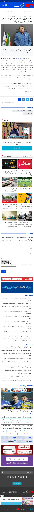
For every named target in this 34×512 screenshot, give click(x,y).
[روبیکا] (16, 477)
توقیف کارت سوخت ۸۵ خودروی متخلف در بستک (20, 337)
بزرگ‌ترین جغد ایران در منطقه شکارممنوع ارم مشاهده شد (18, 367)
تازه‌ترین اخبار (29, 295)
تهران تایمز (25, 434)
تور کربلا (12, 420)
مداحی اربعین (29, 423)
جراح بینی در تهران (28, 417)
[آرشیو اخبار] (10, 477)
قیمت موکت (18, 420)
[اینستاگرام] (21, 477)
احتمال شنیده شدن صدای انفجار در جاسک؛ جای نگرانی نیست (17, 358)
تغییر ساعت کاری (28, 114)
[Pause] (3, 138)
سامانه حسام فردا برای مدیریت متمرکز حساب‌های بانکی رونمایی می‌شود (16, 299)
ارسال (3, 272)
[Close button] (33, 496)
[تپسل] (2, 120)
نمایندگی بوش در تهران (7, 428)
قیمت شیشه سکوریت (11, 417)
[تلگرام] (26, 477)
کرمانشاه (25, 12)
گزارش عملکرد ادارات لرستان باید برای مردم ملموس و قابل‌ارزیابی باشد (16, 307)
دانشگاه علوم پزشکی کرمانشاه (19, 111)
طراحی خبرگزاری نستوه (25, 509)
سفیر (3, 417)
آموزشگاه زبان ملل (27, 431)
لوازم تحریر (19, 417)
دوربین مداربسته (19, 423)
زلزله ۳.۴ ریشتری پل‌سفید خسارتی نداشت (21, 340)
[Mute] (6, 138)
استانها (31, 12)
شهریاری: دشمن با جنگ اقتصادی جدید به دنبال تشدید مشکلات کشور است (16, 312)
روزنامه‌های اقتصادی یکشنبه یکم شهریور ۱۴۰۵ (20, 411)
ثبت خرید (17, 148)
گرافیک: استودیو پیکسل (12, 509)
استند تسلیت (5, 420)
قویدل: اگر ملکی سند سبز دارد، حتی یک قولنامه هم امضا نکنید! (16, 347)
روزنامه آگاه (9, 434)
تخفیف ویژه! (11, 503)
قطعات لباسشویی (6, 425)
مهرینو (3, 431)
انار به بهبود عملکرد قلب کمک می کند (22, 373)
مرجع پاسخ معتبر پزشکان (7, 423)
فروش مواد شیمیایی (27, 425)
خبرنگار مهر (18, 58)
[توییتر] (18, 477)
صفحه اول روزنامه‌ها (26, 386)
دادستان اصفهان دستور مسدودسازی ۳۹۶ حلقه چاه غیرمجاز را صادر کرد (17, 327)
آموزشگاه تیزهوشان (27, 428)
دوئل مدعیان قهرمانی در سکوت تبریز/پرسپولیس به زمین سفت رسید (16, 381)
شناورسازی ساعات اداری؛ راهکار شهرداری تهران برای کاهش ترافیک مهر (17, 322)
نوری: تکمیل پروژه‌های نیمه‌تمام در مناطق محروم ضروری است (17, 303)
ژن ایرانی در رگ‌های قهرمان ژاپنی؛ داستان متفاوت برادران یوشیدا (16, 350)
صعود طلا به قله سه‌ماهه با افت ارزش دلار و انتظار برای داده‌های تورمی (16, 363)
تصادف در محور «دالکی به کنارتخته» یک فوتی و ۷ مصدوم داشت (16, 377)
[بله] (23, 477)
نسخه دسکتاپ (17, 483)
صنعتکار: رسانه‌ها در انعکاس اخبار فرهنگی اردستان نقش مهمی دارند (16, 317)
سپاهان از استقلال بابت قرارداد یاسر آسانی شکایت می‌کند (18, 370)
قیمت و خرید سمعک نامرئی (14, 431)
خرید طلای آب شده (27, 420)
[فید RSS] (13, 477)
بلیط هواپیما (18, 428)
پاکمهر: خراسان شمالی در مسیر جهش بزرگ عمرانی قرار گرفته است (17, 332)
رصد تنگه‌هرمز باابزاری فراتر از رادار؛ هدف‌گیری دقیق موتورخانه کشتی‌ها (17, 354)
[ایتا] (8, 477)
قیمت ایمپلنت (16, 425)
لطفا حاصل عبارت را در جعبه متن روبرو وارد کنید (21, 265)
